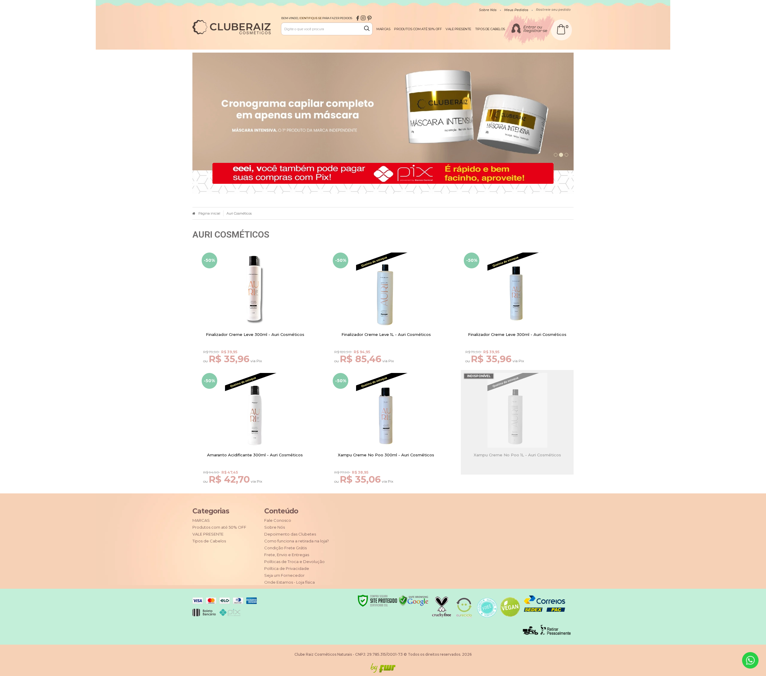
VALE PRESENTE (208, 534)
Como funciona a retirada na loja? (296, 541)
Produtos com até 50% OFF (219, 527)
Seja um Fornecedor (284, 575)
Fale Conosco (277, 520)
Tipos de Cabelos (209, 541)
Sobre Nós (488, 10)
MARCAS (201, 520)
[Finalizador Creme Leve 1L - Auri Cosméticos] (386, 314)
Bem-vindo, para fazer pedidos (316, 18)
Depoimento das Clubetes (290, 534)
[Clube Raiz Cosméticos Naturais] (231, 27)
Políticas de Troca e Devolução (294, 561)
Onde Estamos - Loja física (289, 582)
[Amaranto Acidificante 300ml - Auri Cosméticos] (255, 434)
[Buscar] (368, 28)
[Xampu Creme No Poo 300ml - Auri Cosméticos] (386, 434)
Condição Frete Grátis (285, 547)
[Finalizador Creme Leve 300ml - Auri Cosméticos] (255, 314)
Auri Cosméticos (239, 213)
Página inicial (209, 213)
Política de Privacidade (286, 568)
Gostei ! (258, 325)
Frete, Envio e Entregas (286, 554)
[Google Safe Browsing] (413, 600)
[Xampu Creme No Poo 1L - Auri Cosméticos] (517, 434)
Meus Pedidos (516, 10)
